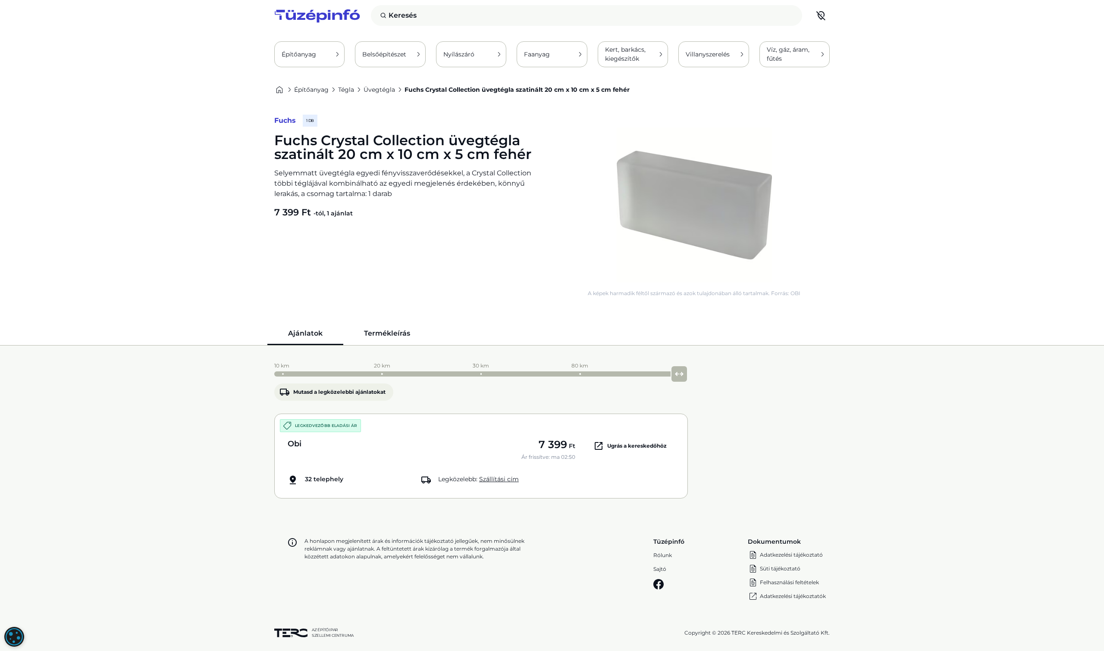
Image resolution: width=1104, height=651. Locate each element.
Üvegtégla (379, 90)
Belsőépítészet (384, 54)
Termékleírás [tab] (387, 333)
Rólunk (662, 555)
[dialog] (14, 637)
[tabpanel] (552, 428)
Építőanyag (299, 54)
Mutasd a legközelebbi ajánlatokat (339, 392)
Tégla (346, 90)
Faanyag (537, 54)
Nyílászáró (458, 54)
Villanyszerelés (708, 54)
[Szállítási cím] (821, 15)
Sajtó (659, 569)
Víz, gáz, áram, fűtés (788, 54)
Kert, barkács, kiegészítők (625, 54)
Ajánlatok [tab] (305, 333)
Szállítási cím (499, 479)
